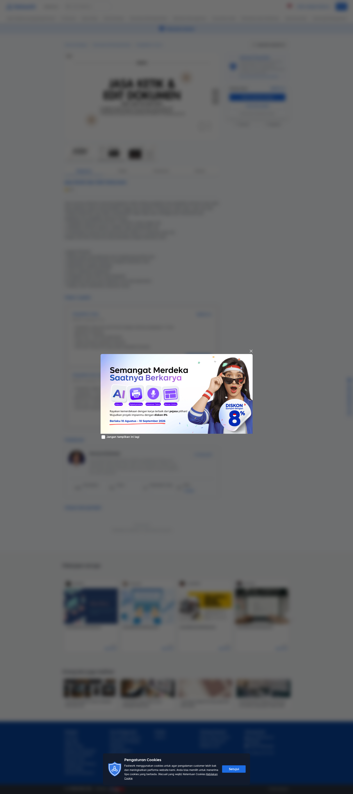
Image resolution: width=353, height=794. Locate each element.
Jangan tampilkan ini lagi (123, 437)
